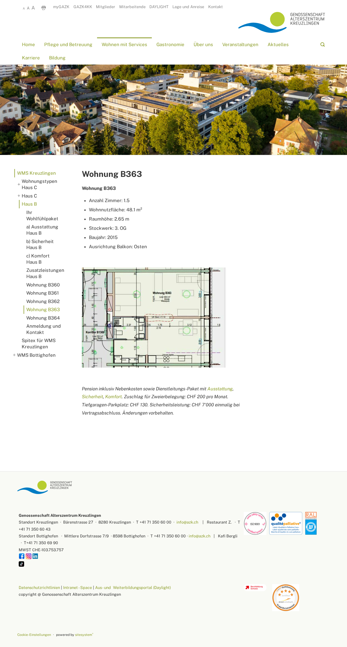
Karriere (31, 58)
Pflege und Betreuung (68, 44)
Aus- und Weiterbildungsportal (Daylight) (133, 587)
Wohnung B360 (43, 285)
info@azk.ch (187, 522)
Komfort (113, 396)
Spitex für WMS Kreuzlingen (39, 343)
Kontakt (215, 6)
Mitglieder (105, 6)
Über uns (203, 44)
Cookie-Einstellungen (34, 635)
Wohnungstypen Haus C (39, 184)
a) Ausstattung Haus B (42, 230)
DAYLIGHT (159, 6)
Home (28, 44)
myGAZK (61, 6)
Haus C (29, 196)
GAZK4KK (82, 6)
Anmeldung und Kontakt (43, 329)
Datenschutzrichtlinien (39, 587)
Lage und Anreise (188, 6)
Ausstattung (220, 388)
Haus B (29, 204)
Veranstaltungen (240, 44)
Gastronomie (170, 44)
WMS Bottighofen (36, 355)
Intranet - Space (77, 587)
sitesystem (84, 635)
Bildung (57, 58)
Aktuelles (278, 44)
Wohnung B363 (43, 309)
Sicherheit (92, 396)
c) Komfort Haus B (38, 259)
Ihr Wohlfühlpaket (42, 215)
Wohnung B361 (42, 293)
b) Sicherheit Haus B (40, 244)
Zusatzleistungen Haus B (44, 273)
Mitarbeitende (132, 6)
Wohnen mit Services (124, 44)
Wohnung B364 (43, 318)
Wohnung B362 (43, 301)
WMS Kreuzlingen (36, 173)
